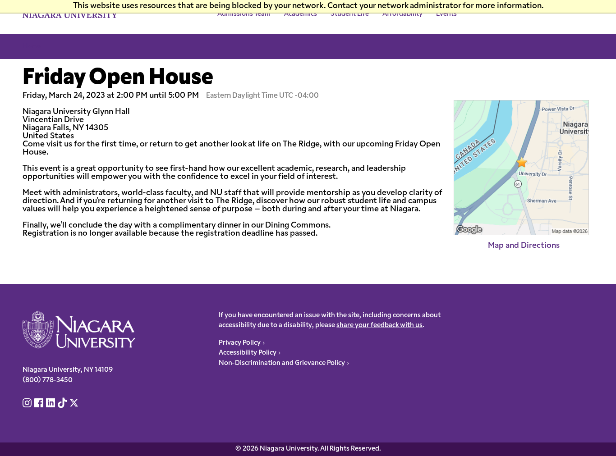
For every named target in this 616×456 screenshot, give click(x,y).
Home (32, 46)
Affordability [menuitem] (402, 14)
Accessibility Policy (247, 353)
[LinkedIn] (50, 404)
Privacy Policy (240, 343)
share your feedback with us (379, 325)
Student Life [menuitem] (350, 14)
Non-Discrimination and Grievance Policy (282, 363)
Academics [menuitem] (300, 14)
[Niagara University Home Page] (79, 330)
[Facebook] (39, 404)
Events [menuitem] (446, 14)
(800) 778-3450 (48, 380)
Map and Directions (524, 246)
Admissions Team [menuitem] (244, 14)
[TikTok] (62, 404)
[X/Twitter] (74, 404)
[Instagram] (28, 404)
